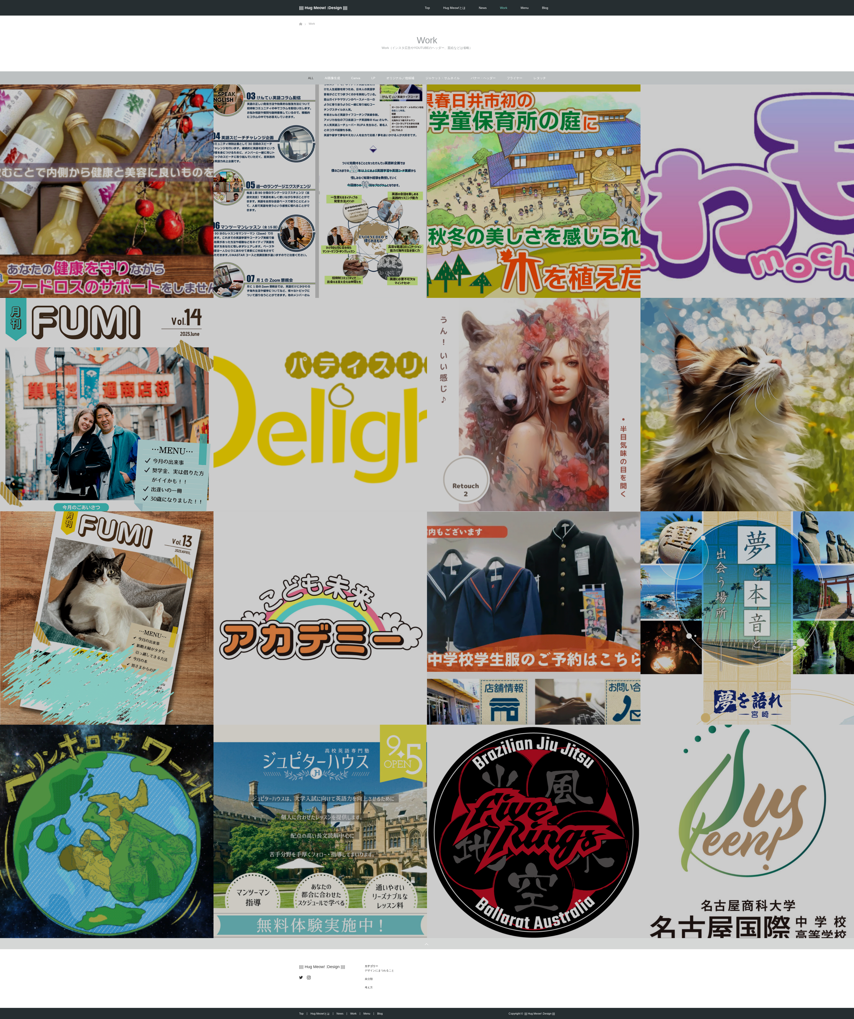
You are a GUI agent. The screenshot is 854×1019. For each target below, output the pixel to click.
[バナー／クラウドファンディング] (533, 191)
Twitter (300, 976)
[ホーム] (300, 17)
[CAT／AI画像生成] (747, 405)
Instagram (308, 976)
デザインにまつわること (379, 970)
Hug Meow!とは (454, 8)
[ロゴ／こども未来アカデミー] (320, 618)
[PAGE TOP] (427, 943)
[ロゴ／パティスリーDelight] (320, 405)
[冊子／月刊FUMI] (107, 618)
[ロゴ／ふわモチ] (747, 191)
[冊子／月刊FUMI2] (107, 405)
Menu (525, 8)
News (483, 8)
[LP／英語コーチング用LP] (320, 191)
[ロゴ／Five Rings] (533, 831)
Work (503, 8)
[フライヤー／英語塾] (320, 831)
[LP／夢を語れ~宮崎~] (747, 618)
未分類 (369, 979)
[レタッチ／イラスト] (533, 405)
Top (427, 8)
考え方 (369, 987)
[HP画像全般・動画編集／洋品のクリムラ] (533, 618)
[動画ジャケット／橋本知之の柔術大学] (107, 831)
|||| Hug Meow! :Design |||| (323, 8)
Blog (545, 8)
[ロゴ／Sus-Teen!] (747, 831)
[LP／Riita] (107, 191)
